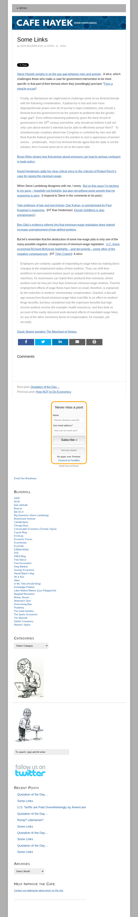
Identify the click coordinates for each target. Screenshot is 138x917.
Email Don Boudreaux (25, 478)
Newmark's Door (22, 600)
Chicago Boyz (21, 525)
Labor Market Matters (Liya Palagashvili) (35, 590)
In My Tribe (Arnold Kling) (27, 583)
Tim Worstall (20, 618)
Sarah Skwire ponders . (47, 331)
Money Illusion (21, 597)
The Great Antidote (24, 611)
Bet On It (19, 512)
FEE (16, 553)
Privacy (75, 466)
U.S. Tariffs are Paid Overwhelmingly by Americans (51, 807)
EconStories (20, 542)
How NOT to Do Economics (53, 391)
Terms (67, 466)
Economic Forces (23, 539)
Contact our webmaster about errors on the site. (39, 890)
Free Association (22, 563)
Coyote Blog (20, 532)
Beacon (18, 508)
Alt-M (17, 501)
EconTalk (19, 546)
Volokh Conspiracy (23, 621)
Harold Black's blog (24, 573)
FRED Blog (20, 556)
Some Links (25, 801)
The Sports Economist (25, 614)
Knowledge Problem (24, 587)
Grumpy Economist (24, 570)
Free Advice (20, 559)
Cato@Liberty (21, 522)
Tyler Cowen (63, 253)
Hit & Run (19, 577)
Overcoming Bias (23, 604)
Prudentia (19, 607)
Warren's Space (22, 624)
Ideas (17, 580)
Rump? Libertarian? (30, 820)
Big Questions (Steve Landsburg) (31, 515)
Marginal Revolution (24, 594)
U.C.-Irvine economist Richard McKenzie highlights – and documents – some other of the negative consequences (68, 249)
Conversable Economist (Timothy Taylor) (35, 529)
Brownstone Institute (24, 518)
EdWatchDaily (21, 549)
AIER (17, 498)
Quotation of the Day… (45, 386)
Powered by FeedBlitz (69, 460)
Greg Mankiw (21, 566)
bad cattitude (20, 505)
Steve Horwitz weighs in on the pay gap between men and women (59, 74)
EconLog (18, 535)
